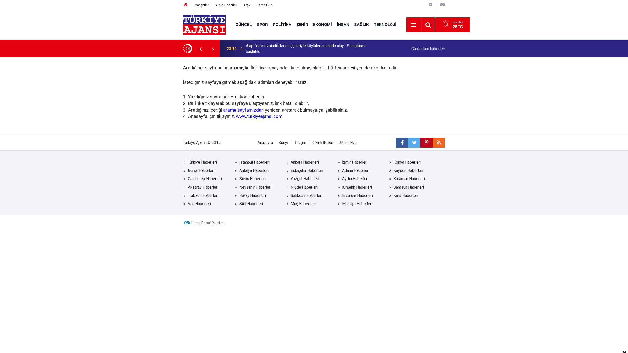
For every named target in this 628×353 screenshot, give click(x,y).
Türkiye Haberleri (202, 162)
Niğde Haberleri (304, 187)
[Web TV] (430, 4)
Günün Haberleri (226, 5)
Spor (262, 24)
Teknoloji (385, 24)
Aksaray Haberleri (203, 187)
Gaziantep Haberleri (205, 178)
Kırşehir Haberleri (357, 187)
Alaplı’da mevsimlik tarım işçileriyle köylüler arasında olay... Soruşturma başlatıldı (306, 48)
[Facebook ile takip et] (402, 143)
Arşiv (246, 5)
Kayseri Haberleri (408, 170)
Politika (282, 24)
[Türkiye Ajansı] (204, 24)
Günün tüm (428, 48)
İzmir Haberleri (354, 162)
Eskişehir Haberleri (307, 170)
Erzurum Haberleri (357, 195)
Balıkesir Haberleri (306, 195)
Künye (284, 143)
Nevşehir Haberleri (255, 187)
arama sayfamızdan (243, 110)
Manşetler (202, 5)
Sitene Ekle (264, 5)
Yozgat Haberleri (305, 178)
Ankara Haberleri (305, 162)
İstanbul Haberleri (254, 162)
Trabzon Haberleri (203, 195)
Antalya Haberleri (254, 170)
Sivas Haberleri (252, 178)
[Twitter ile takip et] (414, 143)
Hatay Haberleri (252, 195)
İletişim (300, 143)
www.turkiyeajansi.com (259, 116)
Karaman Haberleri (409, 178)
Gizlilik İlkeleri (322, 143)
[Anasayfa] (185, 5)
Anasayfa (265, 143)
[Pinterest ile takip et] (426, 143)
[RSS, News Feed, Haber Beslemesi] (439, 143)
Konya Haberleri (407, 162)
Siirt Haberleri (251, 204)
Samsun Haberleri (408, 187)
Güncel (244, 24)
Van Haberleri (199, 204)
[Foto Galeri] (442, 4)
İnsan (343, 24)
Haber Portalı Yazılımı (207, 223)
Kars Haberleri (405, 195)
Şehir (302, 24)
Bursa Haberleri (201, 170)
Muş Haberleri (303, 204)
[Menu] (413, 25)
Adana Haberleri (355, 170)
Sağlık (361, 24)
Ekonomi (322, 24)
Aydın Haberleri (355, 178)
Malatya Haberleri (357, 204)
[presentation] (201, 49)
